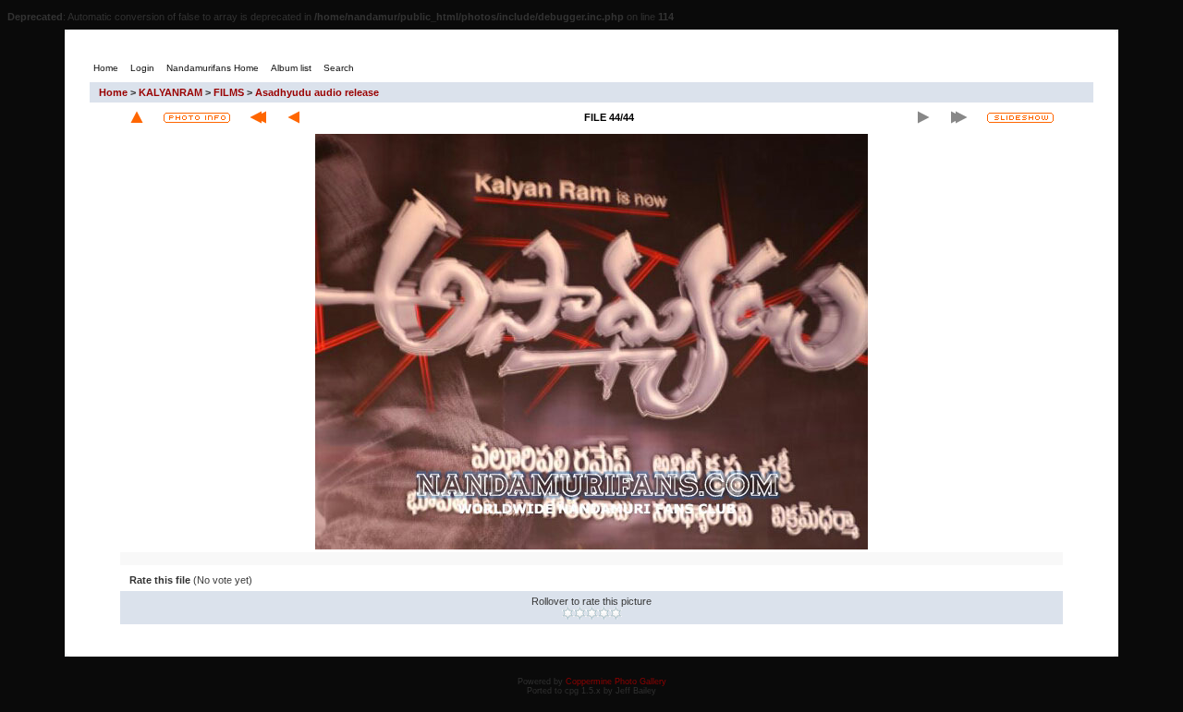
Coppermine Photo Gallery (616, 681)
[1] (568, 613)
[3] (592, 613)
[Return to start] (258, 117)
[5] (616, 613)
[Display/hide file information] (196, 118)
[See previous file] (294, 117)
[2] (580, 613)
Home (113, 92)
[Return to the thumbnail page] (136, 117)
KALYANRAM (170, 92)
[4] (604, 613)
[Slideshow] (1020, 118)
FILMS (228, 92)
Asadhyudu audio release (317, 92)
